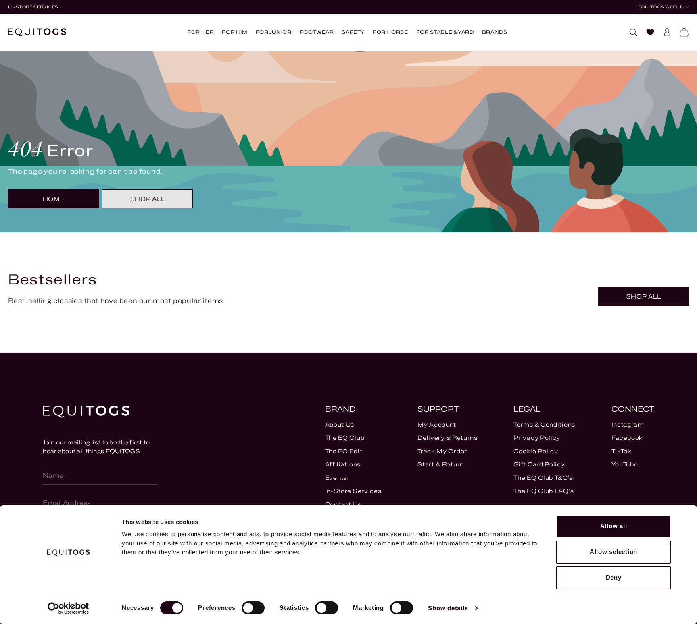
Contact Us (343, 504)
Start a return (440, 464)
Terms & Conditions (544, 424)
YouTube (624, 464)
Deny (614, 577)
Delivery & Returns (447, 437)
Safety (353, 32)
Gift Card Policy (539, 464)
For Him (234, 32)
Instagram (627, 424)
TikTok (621, 451)
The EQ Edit (344, 451)
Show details (448, 608)
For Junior (274, 32)
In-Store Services (353, 490)
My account (436, 424)
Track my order (442, 451)
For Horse (390, 32)
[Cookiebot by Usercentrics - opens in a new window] (68, 608)
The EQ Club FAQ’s (543, 490)
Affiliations (343, 464)
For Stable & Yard (445, 32)
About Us (340, 424)
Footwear (317, 32)
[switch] (253, 607)
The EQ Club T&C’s (543, 477)
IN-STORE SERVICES (33, 6)
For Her (200, 32)
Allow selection (613, 551)
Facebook (627, 437)
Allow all (613, 525)
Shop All (147, 198)
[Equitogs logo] (37, 32)
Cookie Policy (535, 451)
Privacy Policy (536, 437)
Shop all (643, 296)
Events (336, 477)
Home (54, 198)
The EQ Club (345, 437)
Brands (494, 32)
